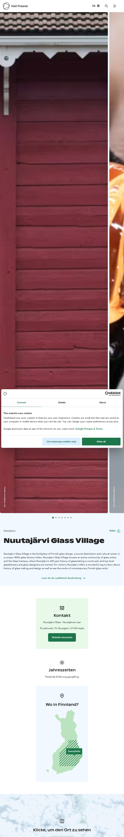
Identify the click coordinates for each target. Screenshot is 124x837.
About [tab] (102, 402)
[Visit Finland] (15, 6)
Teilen (112, 530)
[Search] (106, 6)
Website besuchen (62, 637)
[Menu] (115, 6)
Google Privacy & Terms (89, 429)
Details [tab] (62, 402)
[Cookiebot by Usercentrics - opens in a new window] (107, 393)
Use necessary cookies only (61, 441)
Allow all (101, 441)
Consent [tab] (21, 402)
